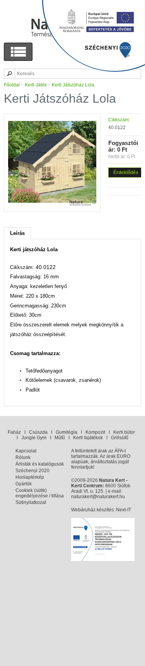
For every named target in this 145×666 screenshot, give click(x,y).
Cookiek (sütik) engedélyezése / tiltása (39, 493)
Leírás (17, 233)
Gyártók (23, 484)
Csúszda (38, 432)
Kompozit (95, 432)
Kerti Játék (36, 85)
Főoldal (12, 85)
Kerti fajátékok (88, 437)
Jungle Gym (33, 437)
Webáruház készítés (92, 509)
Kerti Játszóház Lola (73, 85)
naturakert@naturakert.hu (98, 496)
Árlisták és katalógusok (39, 464)
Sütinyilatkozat (30, 502)
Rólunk (23, 457)
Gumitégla (66, 432)
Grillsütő (119, 437)
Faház (14, 432)
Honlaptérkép (29, 477)
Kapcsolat (25, 451)
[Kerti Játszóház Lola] (52, 204)
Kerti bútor (124, 432)
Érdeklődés (125, 172)
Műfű (60, 437)
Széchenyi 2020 (32, 470)
